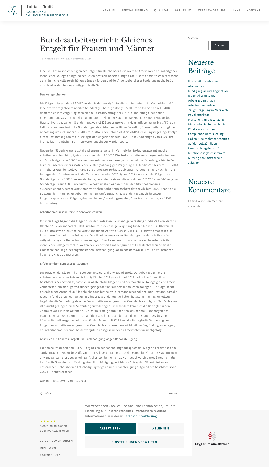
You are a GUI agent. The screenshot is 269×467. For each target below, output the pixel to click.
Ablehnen (160, 428)
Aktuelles (183, 10)
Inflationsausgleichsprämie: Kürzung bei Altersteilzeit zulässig (206, 157)
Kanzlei (109, 10)
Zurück (46, 393)
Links (236, 10)
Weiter (173, 393)
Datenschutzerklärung (140, 416)
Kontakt (254, 10)
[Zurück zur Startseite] (38, 10)
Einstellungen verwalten (134, 442)
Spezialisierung (135, 10)
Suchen (193, 38)
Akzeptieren (110, 428)
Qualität (161, 10)
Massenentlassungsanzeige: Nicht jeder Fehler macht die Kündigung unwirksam (207, 124)
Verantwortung (211, 10)
